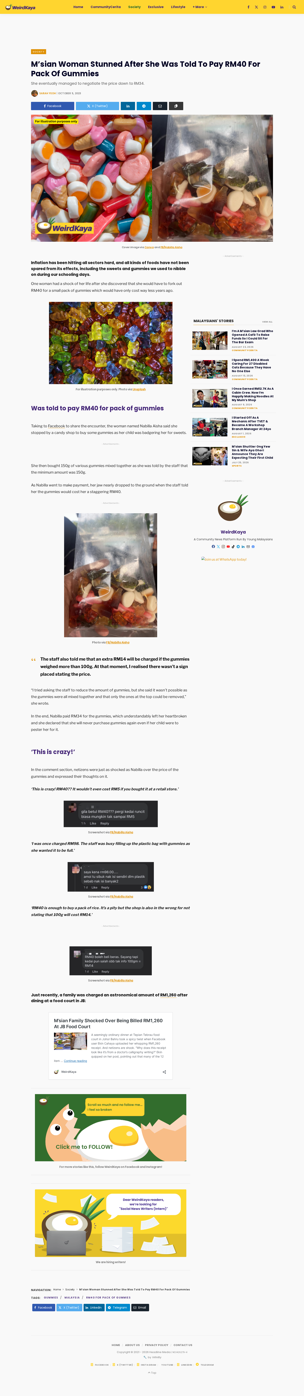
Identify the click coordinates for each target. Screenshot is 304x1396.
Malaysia (72, 1297)
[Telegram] (144, 106)
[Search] (292, 7)
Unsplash (139, 389)
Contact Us (183, 1345)
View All (267, 321)
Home (57, 1289)
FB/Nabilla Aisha (171, 247)
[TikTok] (233, 546)
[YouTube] (228, 546)
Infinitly (156, 1357)
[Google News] (253, 546)
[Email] (160, 106)
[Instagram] (223, 546)
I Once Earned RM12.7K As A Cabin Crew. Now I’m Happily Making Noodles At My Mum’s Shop (253, 394)
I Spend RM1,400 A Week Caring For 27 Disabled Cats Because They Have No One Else (251, 365)
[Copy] (176, 106)
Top (153, 1373)
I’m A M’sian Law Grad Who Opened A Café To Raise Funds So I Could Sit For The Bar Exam (252, 336)
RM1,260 (168, 995)
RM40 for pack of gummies (108, 1297)
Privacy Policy (156, 1345)
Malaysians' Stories (214, 320)
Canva (149, 247)
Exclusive (238, 436)
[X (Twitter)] (218, 546)
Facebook (56, 426)
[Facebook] (213, 546)
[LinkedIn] (128, 106)
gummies (51, 1297)
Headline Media (160, 1352)
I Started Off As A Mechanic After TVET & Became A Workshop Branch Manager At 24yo (251, 423)
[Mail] (248, 546)
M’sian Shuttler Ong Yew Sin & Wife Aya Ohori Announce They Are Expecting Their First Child (252, 452)
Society (38, 51)
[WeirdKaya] (20, 7)
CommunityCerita (244, 350)
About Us (132, 1345)
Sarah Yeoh (47, 93)
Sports (237, 465)
